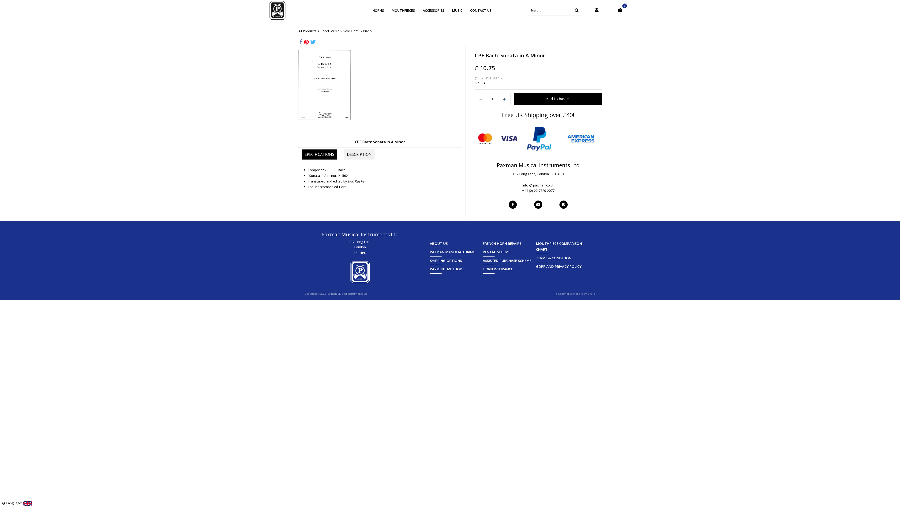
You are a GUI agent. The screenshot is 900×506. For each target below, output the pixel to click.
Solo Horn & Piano (357, 31)
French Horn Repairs (502, 243)
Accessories (433, 10)
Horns (378, 10)
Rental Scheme (496, 251)
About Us (439, 243)
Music (457, 10)
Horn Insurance (498, 269)
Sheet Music (330, 31)
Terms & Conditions (554, 258)
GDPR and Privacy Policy (558, 266)
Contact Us (480, 10)
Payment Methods (447, 269)
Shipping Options (446, 260)
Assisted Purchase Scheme (507, 260)
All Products (307, 31)
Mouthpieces (403, 10)
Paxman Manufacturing (452, 251)
